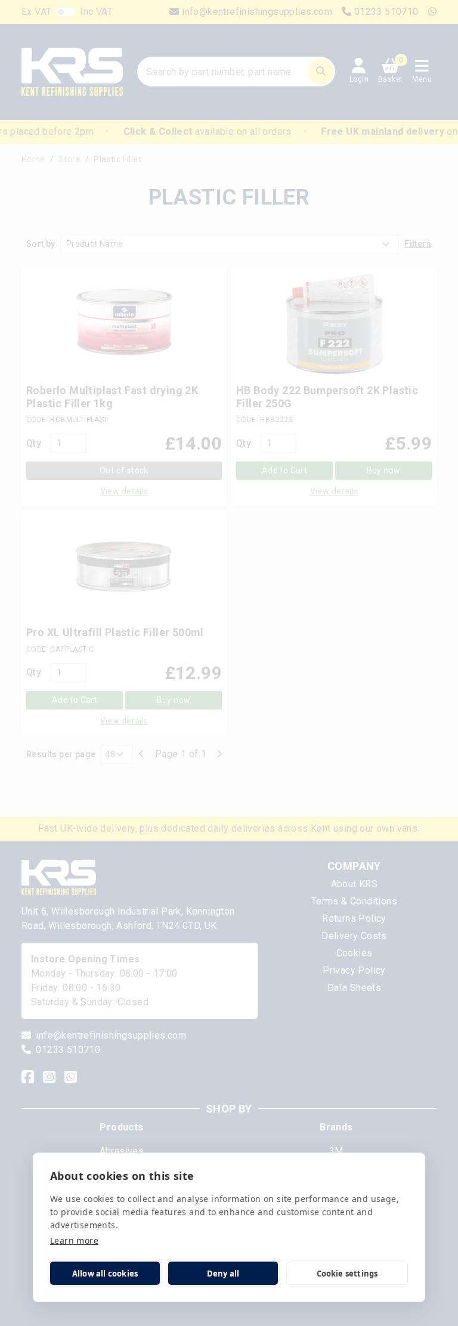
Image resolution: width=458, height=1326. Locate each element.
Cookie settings (347, 1273)
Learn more (74, 1240)
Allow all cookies (105, 1273)
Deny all (223, 1273)
